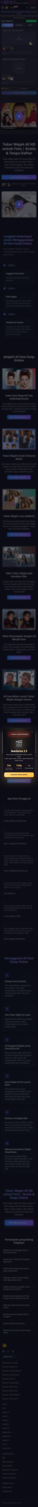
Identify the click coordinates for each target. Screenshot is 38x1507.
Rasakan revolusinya (19, 775)
